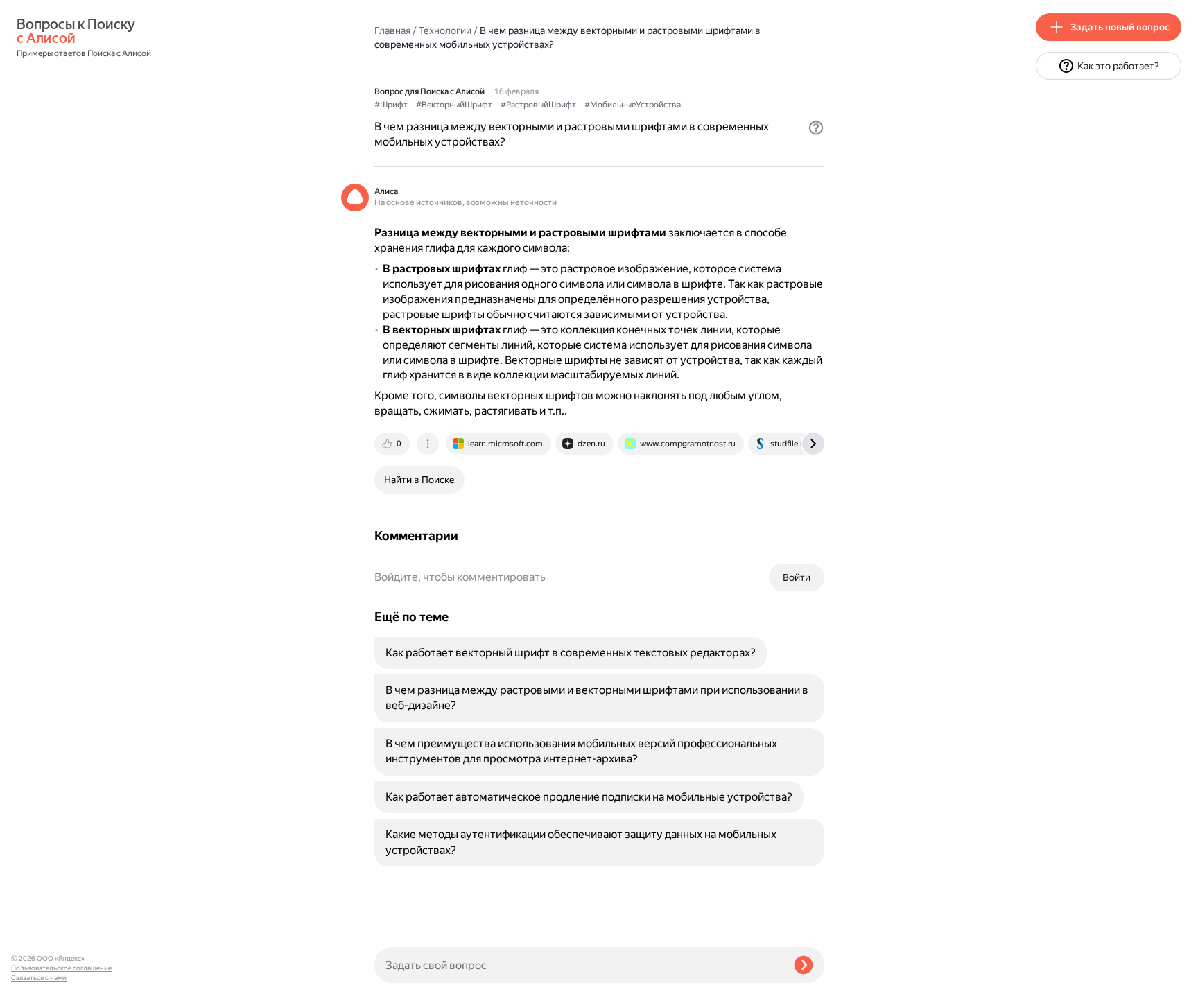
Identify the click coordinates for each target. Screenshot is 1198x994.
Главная (392, 30)
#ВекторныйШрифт (454, 105)
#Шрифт (391, 105)
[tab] (393, 444)
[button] (816, 127)
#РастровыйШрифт (538, 105)
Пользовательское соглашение (61, 968)
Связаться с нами (39, 978)
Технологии (445, 30)
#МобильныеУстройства (632, 105)
